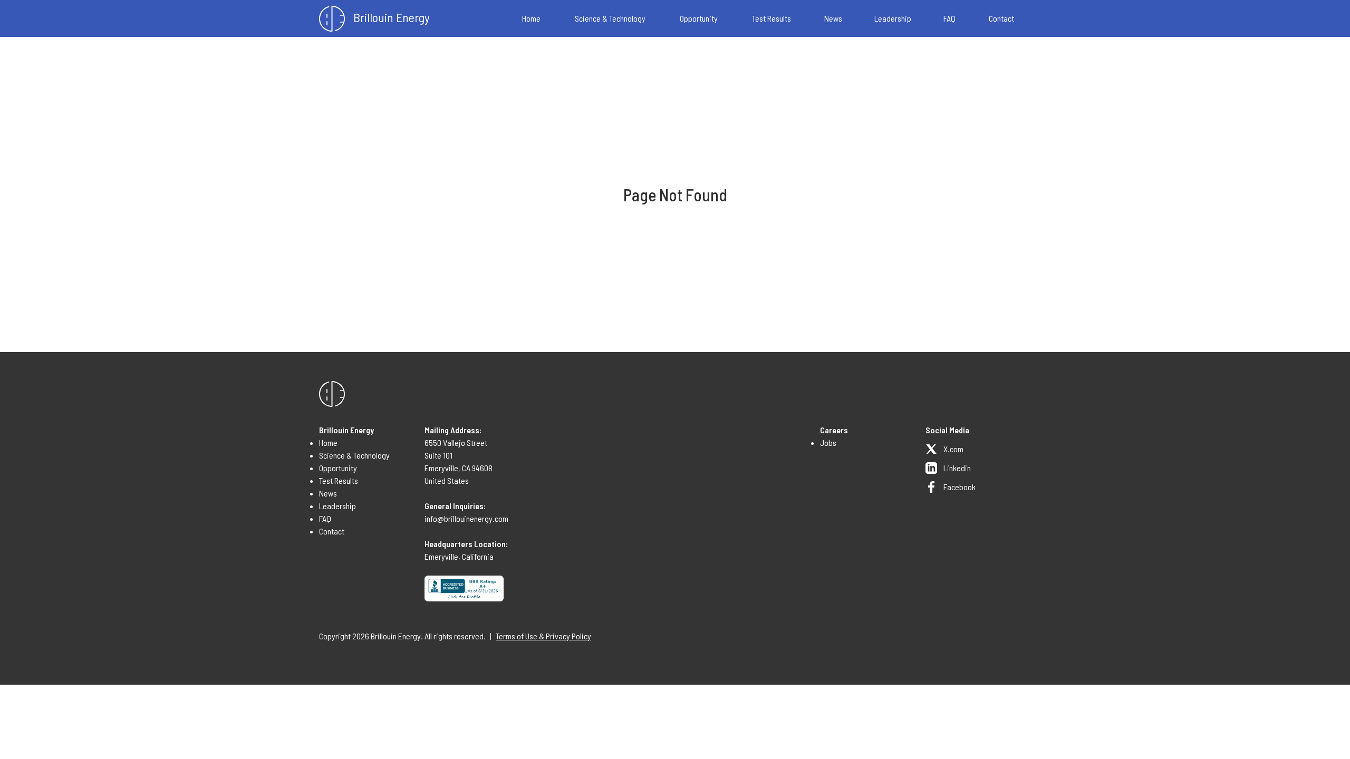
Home (531, 18)
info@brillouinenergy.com (466, 518)
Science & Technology (610, 18)
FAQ (949, 18)
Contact (1001, 18)
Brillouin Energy (391, 17)
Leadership (892, 18)
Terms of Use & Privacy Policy (543, 636)
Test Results (771, 18)
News (833, 18)
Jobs (828, 442)
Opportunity (699, 18)
